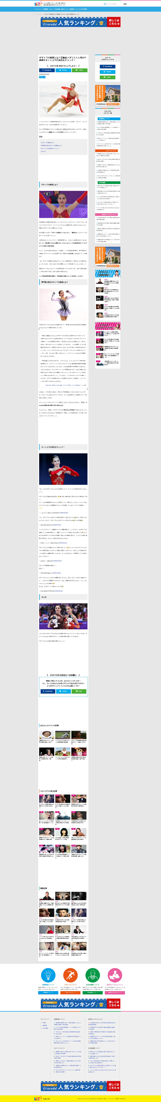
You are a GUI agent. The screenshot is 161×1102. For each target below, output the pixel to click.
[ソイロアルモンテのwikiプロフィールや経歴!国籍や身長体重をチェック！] (62, 735)
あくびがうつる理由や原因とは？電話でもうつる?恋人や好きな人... (46, 806)
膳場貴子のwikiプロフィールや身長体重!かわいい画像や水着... (46, 838)
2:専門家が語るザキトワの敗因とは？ (51, 145)
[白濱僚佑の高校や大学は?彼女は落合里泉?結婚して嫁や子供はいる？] (78, 752)
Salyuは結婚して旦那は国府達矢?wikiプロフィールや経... (62, 838)
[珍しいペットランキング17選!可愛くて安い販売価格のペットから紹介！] (46, 815)
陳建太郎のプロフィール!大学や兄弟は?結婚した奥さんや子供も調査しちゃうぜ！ (108, 235)
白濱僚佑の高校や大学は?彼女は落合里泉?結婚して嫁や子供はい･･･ (78, 759)
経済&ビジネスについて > (115, 992)
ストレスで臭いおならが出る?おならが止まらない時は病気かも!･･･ (46, 938)
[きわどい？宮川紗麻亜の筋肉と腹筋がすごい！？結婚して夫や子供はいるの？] (78, 735)
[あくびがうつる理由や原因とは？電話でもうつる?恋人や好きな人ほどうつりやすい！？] (46, 799)
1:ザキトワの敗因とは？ (47, 142)
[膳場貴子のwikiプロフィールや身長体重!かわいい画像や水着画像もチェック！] (46, 832)
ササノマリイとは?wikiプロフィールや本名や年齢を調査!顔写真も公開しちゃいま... (108, 144)
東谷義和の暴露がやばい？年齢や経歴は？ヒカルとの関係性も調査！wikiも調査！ (108, 122)
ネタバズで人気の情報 (81, 9)
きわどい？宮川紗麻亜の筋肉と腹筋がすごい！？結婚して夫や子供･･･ (78, 742)
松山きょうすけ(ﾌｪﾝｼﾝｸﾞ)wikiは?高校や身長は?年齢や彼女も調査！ (108, 160)
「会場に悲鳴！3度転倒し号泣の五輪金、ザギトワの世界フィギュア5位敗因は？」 (63, 385)
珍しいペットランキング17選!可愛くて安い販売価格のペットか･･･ (46, 955)
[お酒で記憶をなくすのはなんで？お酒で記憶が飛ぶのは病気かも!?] (78, 929)
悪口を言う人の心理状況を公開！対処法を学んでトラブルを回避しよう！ (108, 186)
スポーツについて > (70, 992)
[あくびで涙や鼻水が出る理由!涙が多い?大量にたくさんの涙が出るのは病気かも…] (62, 799)
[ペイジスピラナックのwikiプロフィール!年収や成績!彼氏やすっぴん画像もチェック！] (62, 752)
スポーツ (51, 9)
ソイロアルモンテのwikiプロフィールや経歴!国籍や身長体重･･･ (62, 741)
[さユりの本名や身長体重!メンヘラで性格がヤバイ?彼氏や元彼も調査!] (62, 849)
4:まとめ (43, 151)
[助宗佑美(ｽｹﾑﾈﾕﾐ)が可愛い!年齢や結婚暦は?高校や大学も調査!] (78, 946)
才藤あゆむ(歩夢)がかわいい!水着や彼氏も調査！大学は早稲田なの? (108, 171)
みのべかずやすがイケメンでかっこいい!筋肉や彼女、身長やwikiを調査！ (108, 176)
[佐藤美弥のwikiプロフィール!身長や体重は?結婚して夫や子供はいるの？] (46, 735)
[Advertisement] (80, 42)
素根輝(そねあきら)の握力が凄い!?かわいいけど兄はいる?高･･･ (62, 954)
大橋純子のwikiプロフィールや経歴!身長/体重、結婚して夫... (78, 855)
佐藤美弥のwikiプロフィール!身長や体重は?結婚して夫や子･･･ (46, 741)
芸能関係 (45, 9)
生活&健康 (57, 9)
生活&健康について (94, 1048)
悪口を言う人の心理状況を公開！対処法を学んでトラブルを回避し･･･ (62, 905)
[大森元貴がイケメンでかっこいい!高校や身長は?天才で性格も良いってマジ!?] (62, 815)
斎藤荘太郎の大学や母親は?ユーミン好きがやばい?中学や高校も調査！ (108, 240)
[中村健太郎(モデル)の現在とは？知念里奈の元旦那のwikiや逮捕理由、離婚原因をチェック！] (78, 815)
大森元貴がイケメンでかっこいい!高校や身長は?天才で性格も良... (62, 822)
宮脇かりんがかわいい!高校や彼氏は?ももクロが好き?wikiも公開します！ (108, 165)
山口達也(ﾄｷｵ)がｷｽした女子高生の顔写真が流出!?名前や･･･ (62, 920)
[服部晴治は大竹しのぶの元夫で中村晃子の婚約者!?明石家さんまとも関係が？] (46, 849)
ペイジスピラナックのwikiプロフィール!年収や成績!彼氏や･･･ (62, 758)
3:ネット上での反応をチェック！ (50, 148)
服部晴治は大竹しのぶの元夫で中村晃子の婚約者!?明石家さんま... (46, 855)
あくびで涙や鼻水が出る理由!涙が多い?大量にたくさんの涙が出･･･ (46, 921)
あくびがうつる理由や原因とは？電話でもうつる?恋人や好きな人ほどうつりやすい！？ (107, 203)
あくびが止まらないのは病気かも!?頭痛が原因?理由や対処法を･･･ (62, 938)
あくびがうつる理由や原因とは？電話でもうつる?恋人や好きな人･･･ (78, 921)
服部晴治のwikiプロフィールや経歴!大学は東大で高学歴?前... (78, 805)
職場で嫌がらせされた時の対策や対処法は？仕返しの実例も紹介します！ (108, 192)
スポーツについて (111, 150)
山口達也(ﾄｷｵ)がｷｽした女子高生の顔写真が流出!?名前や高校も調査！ (108, 218)
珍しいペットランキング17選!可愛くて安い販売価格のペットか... (46, 821)
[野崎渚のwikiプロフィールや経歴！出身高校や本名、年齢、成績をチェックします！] (46, 752)
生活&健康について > (92, 992)
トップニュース (38, 9)
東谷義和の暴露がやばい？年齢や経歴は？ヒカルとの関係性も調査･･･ (46, 905)
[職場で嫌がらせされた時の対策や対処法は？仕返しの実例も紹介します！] (78, 896)
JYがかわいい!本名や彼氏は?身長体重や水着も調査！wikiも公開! (108, 133)
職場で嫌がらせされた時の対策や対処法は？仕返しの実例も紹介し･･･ (78, 905)
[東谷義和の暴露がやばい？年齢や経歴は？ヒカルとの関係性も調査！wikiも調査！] (46, 896)
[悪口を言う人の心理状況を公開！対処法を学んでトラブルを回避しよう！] (62, 896)
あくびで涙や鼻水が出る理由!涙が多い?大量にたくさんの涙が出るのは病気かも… (108, 197)
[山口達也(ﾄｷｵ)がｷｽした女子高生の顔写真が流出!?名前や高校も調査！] (62, 913)
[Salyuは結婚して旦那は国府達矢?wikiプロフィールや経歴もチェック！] (62, 832)
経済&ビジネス (65, 9)
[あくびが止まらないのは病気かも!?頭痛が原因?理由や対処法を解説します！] (62, 929)
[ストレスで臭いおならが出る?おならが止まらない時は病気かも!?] (46, 929)
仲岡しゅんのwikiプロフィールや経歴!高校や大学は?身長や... (78, 838)
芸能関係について (104, 118)
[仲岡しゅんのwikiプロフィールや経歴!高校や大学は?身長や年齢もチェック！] (78, 832)
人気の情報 (44, 1028)
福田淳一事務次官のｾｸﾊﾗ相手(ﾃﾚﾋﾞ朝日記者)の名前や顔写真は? (108, 229)
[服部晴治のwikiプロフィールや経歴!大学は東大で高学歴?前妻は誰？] (78, 799)
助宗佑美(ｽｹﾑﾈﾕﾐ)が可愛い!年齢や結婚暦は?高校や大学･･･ (78, 954)
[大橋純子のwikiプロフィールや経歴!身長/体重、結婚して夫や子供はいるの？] (78, 849)
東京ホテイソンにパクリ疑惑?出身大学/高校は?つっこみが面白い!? (107, 139)
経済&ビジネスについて (109, 214)
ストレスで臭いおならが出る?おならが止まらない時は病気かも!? (108, 208)
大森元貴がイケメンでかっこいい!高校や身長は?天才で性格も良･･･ (111, 363)
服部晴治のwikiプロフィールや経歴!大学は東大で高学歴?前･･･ (111, 348)
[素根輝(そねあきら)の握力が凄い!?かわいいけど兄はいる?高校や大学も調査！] (62, 946)
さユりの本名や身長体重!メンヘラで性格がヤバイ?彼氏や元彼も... (62, 856)
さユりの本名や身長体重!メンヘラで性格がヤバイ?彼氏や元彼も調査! (107, 128)
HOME (43, 1022)
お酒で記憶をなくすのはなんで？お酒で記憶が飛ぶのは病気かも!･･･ (78, 938)
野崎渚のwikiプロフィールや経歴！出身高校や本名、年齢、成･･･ (46, 759)
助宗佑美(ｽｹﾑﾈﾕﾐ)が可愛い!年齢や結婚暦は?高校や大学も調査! (107, 224)
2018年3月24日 (57, 561)
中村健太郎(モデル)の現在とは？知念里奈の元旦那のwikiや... (78, 821)
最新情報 (72, 9)
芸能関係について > (48, 992)
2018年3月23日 (64, 512)
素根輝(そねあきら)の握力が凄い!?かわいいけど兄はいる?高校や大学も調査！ (107, 154)
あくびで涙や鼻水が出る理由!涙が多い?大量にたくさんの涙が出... (62, 806)
